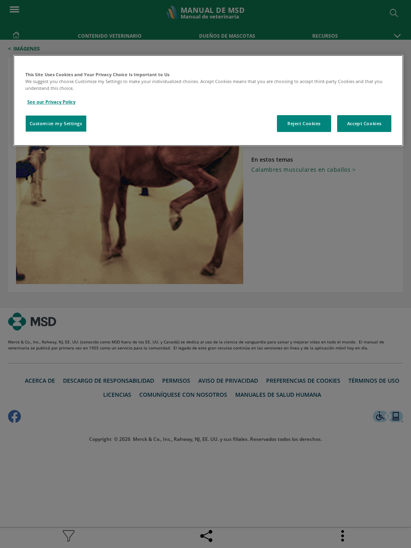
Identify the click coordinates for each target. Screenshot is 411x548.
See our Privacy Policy (51, 102)
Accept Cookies (364, 123)
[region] (208, 100)
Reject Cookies (304, 123)
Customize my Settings (56, 123)
